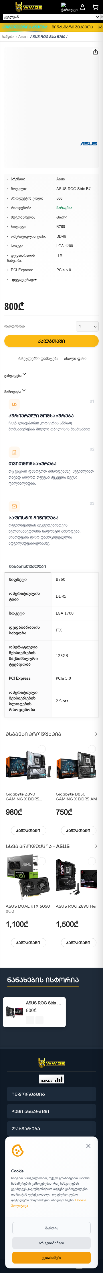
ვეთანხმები (51, 1257)
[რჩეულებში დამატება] (42, 749)
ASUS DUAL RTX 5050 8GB (28, 909)
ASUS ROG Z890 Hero (77, 906)
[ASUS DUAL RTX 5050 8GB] (29, 877)
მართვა (51, 1228)
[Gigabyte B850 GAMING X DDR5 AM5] (79, 765)
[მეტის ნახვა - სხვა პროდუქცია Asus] (96, 846)
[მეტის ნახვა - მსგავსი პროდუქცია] (96, 734)
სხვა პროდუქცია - (38, 846)
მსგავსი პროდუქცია (33, 734)
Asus (22, 36)
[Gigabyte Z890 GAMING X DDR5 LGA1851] (29, 765)
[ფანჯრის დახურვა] (88, 1146)
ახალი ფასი (75, 358)
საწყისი (8, 36)
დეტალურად (22, 279)
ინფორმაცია (28, 1094)
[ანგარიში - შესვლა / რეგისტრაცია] (82, 7)
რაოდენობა (14, 326)
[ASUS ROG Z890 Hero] (79, 877)
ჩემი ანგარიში (30, 1111)
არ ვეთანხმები (51, 1243)
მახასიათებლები (27, 566)
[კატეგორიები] (6, 7)
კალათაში (28, 830)
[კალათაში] (30, 1020)
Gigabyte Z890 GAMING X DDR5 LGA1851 (22, 797)
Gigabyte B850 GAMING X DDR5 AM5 (77, 797)
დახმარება (25, 1128)
